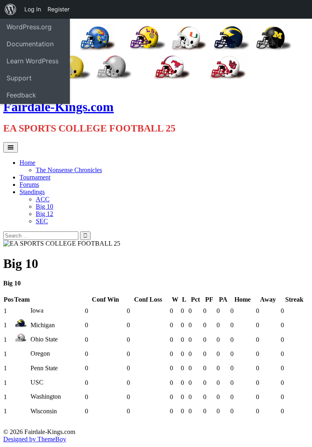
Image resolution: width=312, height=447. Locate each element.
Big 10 (44, 206)
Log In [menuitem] (32, 9)
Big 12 (44, 213)
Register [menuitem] (58, 9)
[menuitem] (10, 9)
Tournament (35, 177)
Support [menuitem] (19, 78)
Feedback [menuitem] (21, 95)
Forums (29, 184)
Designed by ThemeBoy (34, 439)
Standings (32, 191)
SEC (42, 221)
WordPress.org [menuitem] (29, 27)
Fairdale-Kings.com (58, 106)
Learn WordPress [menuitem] (32, 61)
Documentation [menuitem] (30, 44)
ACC (43, 199)
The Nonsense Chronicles (69, 169)
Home (27, 162)
